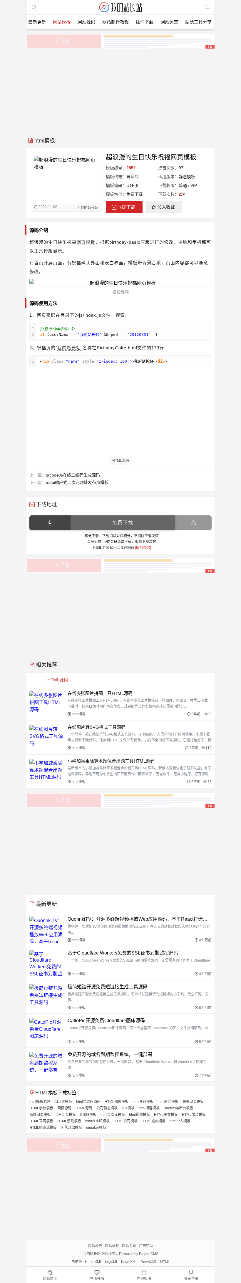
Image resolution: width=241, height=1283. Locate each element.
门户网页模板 (65, 1115)
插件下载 (144, 21)
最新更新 (37, 21)
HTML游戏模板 (69, 1121)
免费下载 (122, 522)
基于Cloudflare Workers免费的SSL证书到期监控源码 (123, 952)
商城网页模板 (40, 1115)
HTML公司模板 (126, 1121)
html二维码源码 (88, 1102)
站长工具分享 (198, 21)
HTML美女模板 (166, 1115)
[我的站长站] (120, 12)
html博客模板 (149, 1108)
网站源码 (86, 21)
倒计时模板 (63, 1102)
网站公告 (95, 1246)
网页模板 (85, 242)
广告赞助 (146, 1246)
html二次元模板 (113, 1115)
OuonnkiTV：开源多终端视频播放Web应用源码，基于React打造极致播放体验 (140, 919)
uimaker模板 (96, 1128)
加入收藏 (166, 207)
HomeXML (93, 1262)
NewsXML (129, 1262)
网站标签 (112, 1246)
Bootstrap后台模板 (178, 1108)
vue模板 (128, 1108)
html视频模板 (139, 1115)
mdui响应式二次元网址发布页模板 (77, 482)
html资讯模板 (143, 1102)
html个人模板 (180, 1121)
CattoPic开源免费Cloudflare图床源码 (106, 1020)
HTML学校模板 (41, 1108)
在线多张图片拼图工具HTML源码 (100, 693)
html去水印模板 (97, 1121)
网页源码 (64, 1108)
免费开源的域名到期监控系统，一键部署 (110, 1054)
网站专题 (129, 1246)
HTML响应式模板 (43, 1128)
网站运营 (169, 21)
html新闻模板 (168, 1102)
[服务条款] (143, 548)
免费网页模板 (193, 1102)
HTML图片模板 (116, 1102)
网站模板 (62, 21)
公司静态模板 (107, 1108)
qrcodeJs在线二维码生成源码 (73, 475)
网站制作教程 (115, 21)
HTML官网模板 (41, 1121)
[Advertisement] (120, 90)
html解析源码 (39, 1102)
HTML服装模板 (194, 1115)
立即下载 (126, 207)
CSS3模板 (88, 1115)
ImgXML (111, 1262)
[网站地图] (207, 7)
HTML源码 (120, 461)
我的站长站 (69, 347)
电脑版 (76, 1262)
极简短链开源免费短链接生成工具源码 (108, 986)
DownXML (148, 1262)
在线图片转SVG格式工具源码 (96, 727)
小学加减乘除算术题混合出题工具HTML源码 (111, 761)
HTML (165, 1262)
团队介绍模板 (71, 1128)
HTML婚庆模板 (153, 1121)
